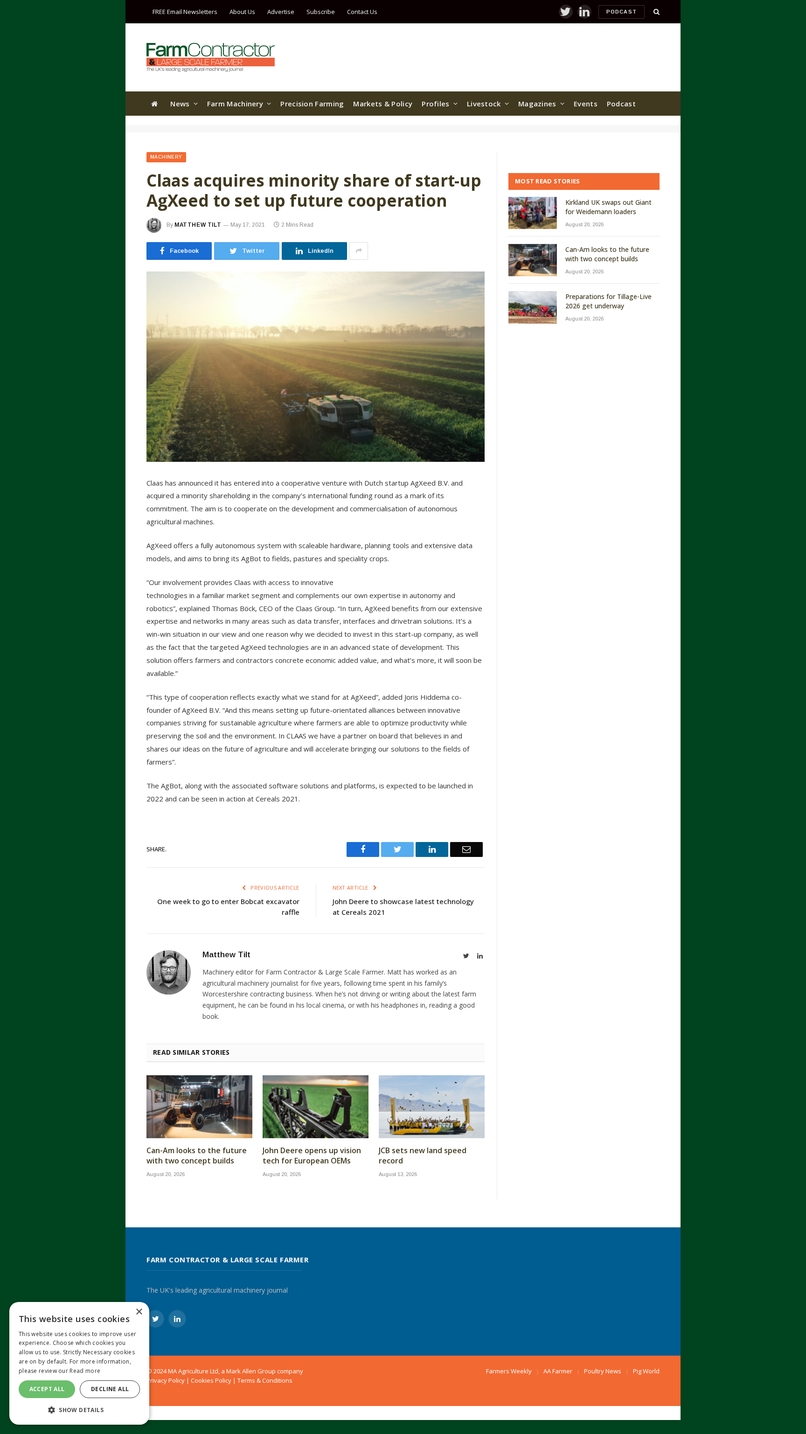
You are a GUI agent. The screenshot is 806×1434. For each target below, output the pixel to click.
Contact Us (362, 11)
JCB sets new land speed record (422, 1156)
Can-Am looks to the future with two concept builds (196, 1156)
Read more (84, 1371)
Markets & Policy (382, 103)
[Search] (656, 11)
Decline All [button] (110, 1389)
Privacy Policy (165, 1380)
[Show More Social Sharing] (358, 251)
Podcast (621, 11)
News (179, 103)
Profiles (435, 103)
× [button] (138, 1312)
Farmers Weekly (509, 1371)
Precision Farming (312, 103)
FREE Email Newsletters (185, 11)
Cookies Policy (211, 1380)
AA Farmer (557, 1371)
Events (586, 103)
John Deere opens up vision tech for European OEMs (312, 1156)
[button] (79, 1409)
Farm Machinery (235, 103)
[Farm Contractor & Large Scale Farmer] (210, 57)
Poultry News (602, 1371)
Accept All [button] (47, 1389)
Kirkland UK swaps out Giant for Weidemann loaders (608, 207)
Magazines (537, 103)
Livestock (484, 103)
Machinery (166, 157)
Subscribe (320, 11)
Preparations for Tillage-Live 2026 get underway (608, 301)
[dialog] (79, 1363)
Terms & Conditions (264, 1380)
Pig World (646, 1371)
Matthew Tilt (197, 225)
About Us (242, 11)
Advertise (280, 11)
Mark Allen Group (251, 1371)
